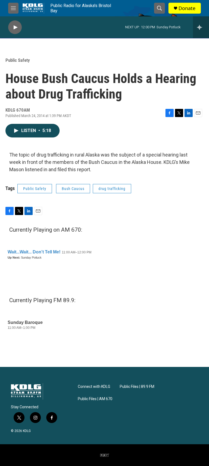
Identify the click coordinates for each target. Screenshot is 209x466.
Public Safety (17, 60)
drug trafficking (112, 188)
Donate (187, 8)
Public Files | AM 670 (95, 399)
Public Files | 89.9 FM (137, 387)
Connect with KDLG (94, 387)
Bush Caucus (73, 188)
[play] (15, 27)
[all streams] (201, 27)
